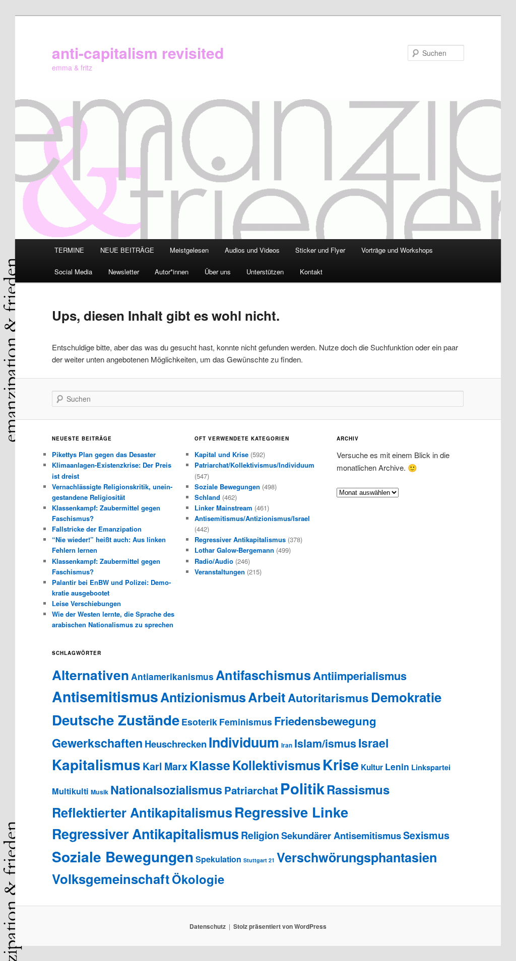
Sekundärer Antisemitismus (341, 835)
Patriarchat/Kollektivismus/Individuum (254, 465)
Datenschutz (207, 926)
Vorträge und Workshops (397, 250)
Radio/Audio (214, 561)
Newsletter (123, 271)
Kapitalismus (96, 764)
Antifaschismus (263, 675)
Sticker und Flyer (320, 250)
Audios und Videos (252, 250)
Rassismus (358, 789)
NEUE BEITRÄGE (127, 250)
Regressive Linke (291, 812)
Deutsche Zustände (115, 720)
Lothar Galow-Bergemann (234, 550)
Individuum (244, 742)
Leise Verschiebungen (86, 603)
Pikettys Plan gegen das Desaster (104, 454)
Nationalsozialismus (166, 789)
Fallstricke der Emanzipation (97, 529)
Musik (99, 791)
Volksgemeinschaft (111, 878)
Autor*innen (171, 271)
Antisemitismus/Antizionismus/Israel (252, 518)
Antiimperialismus (360, 676)
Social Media (73, 271)
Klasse (209, 765)
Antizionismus (203, 697)
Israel (373, 742)
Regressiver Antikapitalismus (240, 539)
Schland (207, 497)
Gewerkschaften (97, 742)
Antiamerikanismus (172, 676)
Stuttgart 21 (259, 860)
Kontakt (311, 271)
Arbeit (267, 697)
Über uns (218, 271)
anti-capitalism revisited (138, 52)
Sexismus (426, 835)
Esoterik (199, 721)
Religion (260, 835)
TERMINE (69, 250)
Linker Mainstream (223, 507)
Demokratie (406, 697)
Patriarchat (251, 790)
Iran (286, 745)
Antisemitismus (105, 696)
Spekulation (218, 859)
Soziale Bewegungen (227, 486)
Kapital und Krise (221, 454)
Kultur (372, 767)
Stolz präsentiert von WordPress (280, 926)
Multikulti (70, 791)
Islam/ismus (325, 743)
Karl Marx (165, 766)
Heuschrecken (176, 744)
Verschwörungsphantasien (357, 857)
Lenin (397, 766)
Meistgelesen (189, 250)
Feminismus (245, 721)
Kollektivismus (276, 765)
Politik (302, 788)
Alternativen (90, 674)
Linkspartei (430, 767)
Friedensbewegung (325, 721)
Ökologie (198, 879)
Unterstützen (265, 271)
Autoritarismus (328, 698)
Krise (340, 764)
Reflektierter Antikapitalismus (142, 812)
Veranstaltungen (220, 571)
